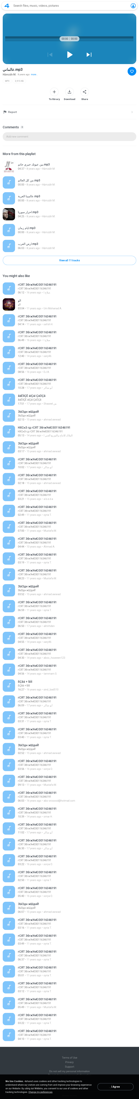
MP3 (7, 81)
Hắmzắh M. (9, 74)
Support (69, 1066)
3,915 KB (19, 81)
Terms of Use (69, 1057)
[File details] (69, 166)
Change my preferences (40, 1092)
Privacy (69, 1062)
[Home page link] (7, 6)
